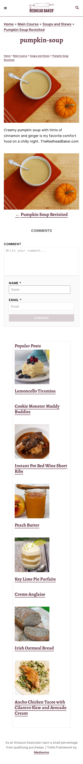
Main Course (28, 24)
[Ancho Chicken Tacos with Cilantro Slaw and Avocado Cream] (41, 677)
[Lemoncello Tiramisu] (41, 367)
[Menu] (6, 8)
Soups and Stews (56, 24)
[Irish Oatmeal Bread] (41, 624)
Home (9, 24)
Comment (12, 244)
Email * (15, 300)
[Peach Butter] (41, 501)
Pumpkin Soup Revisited (24, 30)
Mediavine (41, 752)
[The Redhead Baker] (41, 8)
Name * (15, 283)
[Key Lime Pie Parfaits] (41, 555)
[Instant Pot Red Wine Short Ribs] (41, 441)
